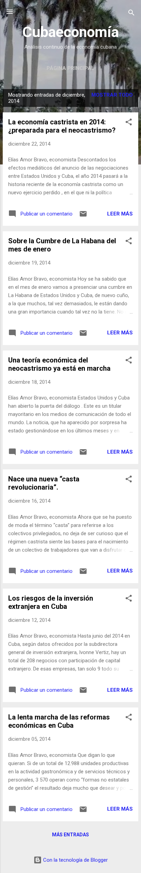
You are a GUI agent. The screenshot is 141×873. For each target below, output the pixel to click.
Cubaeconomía (70, 31)
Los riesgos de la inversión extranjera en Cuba (50, 602)
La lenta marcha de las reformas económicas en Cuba (59, 721)
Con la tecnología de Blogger (75, 860)
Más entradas (70, 834)
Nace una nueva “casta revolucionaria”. (43, 483)
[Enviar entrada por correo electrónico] (83, 216)
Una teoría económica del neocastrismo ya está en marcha (59, 364)
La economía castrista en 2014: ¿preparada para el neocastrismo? (62, 126)
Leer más (120, 214)
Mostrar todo (112, 95)
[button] (129, 123)
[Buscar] (131, 13)
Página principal (70, 68)
